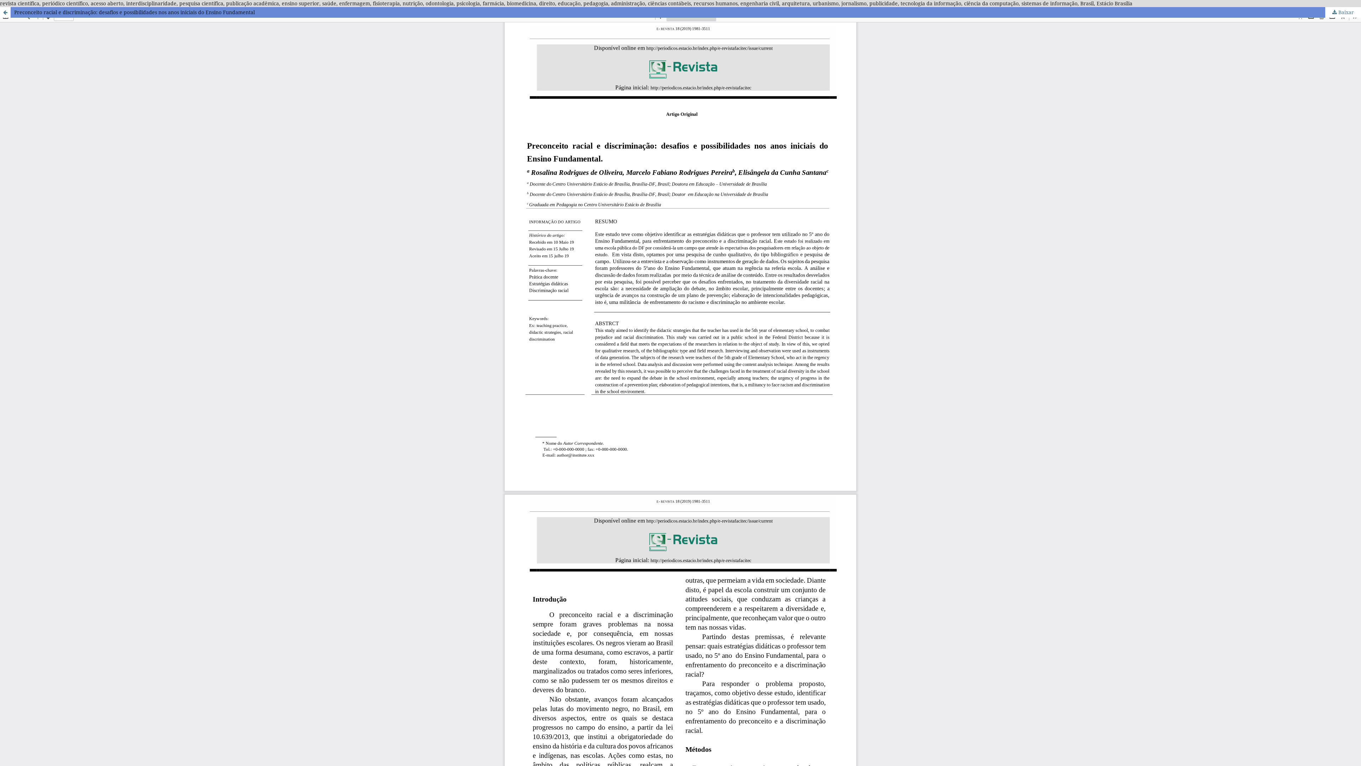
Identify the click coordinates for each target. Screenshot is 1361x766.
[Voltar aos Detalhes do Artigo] (5, 12)
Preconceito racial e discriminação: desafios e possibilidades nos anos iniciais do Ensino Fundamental (134, 12)
